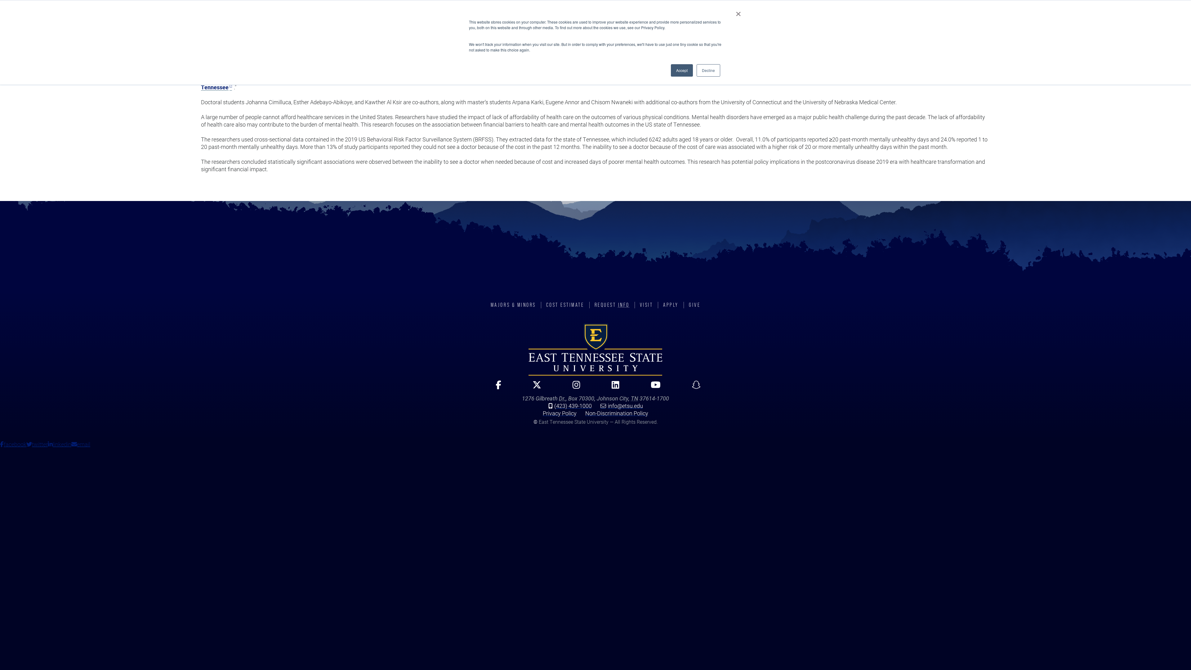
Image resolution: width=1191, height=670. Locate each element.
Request (612, 305)
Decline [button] (708, 70)
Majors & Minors (513, 305)
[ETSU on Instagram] (573, 388)
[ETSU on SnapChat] (694, 388)
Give (694, 305)
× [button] (738, 12)
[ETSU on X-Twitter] (534, 388)
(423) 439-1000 (573, 405)
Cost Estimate (565, 305)
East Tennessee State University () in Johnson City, (595, 350)
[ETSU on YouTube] (653, 388)
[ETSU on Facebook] (495, 388)
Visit (646, 305)
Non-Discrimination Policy (616, 413)
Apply (671, 305)
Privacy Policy (560, 413)
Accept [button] (682, 70)
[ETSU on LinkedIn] (612, 388)
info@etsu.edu (625, 405)
